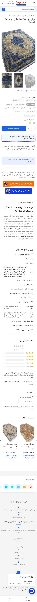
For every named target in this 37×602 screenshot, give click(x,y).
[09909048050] (18, 550)
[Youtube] (6, 487)
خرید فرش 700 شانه (17, 229)
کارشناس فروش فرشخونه (20, 191)
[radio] (30, 100)
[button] (33, 49)
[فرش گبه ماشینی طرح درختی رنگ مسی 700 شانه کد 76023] (27, 432)
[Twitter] (12, 487)
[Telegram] (18, 487)
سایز (33, 97)
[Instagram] (24, 487)
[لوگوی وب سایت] (21, 3)
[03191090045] (18, 544)
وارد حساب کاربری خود (11, 381)
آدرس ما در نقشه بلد (18, 564)
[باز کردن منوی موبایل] (34, 3)
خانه (34, 16)
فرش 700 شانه (14, 16)
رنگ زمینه (32, 120)
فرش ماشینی (25, 16)
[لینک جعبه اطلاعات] (10, 3)
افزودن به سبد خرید (14, 128)
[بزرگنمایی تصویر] (31, 68)
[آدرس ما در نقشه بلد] (18, 562)
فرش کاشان (24, 236)
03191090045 (18, 547)
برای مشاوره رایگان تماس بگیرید (20, 183)
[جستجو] (3, 9)
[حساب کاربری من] (3, 3)
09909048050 (18, 553)
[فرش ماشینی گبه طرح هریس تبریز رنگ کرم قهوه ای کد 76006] (10, 432)
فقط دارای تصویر (25, 397)
